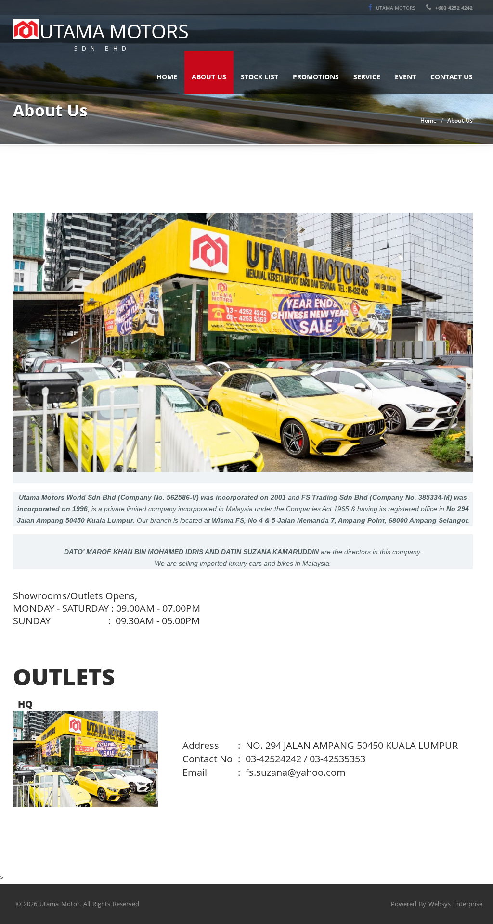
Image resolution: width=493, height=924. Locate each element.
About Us (209, 76)
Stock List (259, 76)
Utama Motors (395, 7)
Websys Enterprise (455, 903)
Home (166, 76)
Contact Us (451, 76)
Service (366, 76)
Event (405, 76)
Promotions (316, 76)
